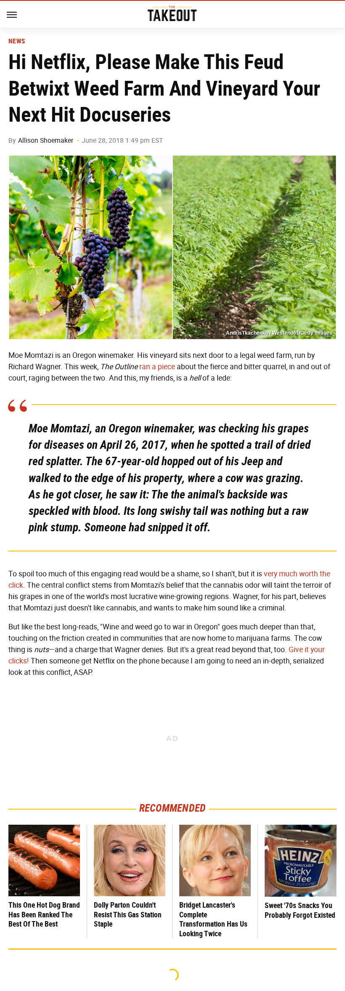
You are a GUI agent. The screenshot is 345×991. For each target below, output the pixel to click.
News (16, 41)
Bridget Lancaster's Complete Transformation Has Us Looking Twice (213, 919)
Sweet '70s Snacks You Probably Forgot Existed (300, 910)
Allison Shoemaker (45, 140)
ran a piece (157, 366)
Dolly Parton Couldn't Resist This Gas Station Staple (128, 914)
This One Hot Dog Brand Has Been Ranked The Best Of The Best (44, 914)
